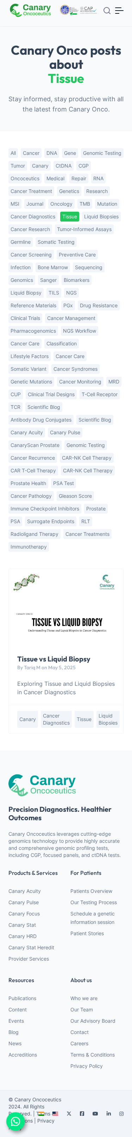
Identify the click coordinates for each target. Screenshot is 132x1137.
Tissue (69, 216)
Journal (34, 204)
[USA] (55, 1114)
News (14, 1043)
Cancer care (70, 356)
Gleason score (75, 496)
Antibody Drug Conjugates (41, 420)
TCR (15, 407)
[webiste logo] (66, 785)
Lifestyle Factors (30, 356)
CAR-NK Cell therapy (87, 458)
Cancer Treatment (31, 191)
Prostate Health (28, 483)
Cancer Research (30, 229)
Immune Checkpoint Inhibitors (45, 509)
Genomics (22, 280)
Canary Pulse (23, 902)
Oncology (61, 204)
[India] (41, 1114)
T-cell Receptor (100, 394)
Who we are (84, 998)
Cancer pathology (31, 496)
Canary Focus (24, 914)
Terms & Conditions (92, 1055)
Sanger (48, 280)
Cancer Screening (31, 255)
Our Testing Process (93, 902)
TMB (85, 204)
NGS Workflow (79, 331)
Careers (79, 1043)
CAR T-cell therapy (33, 470)
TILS (54, 293)
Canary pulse (65, 432)
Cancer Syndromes (76, 369)
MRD (113, 382)
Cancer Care (25, 343)
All (13, 153)
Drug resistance (99, 305)
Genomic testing (102, 153)
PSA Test (63, 483)
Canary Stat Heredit (31, 947)
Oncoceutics (25, 178)
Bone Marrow (53, 267)
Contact (79, 1032)
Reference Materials (33, 305)
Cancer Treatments (87, 534)
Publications (22, 998)
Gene (70, 153)
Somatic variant (28, 369)
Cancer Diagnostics (33, 216)
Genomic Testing (86, 445)
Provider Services (28, 959)
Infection (21, 267)
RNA (98, 178)
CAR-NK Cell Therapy (88, 470)
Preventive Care (77, 255)
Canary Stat (22, 925)
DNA (51, 153)
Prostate (96, 509)
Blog (13, 1032)
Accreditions (22, 1055)
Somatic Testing (56, 242)
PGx (68, 305)
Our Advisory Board (92, 1021)
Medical (55, 178)
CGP (83, 166)
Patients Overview (91, 891)
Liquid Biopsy (26, 293)
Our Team (81, 1009)
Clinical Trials (25, 318)
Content (17, 1009)
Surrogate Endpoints (50, 521)
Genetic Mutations (31, 382)
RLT (85, 521)
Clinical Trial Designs (51, 394)
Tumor (18, 166)
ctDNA (63, 166)
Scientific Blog (43, 407)
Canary (40, 166)
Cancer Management (71, 318)
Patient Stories (87, 933)
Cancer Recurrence (33, 458)
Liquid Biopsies (101, 216)
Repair (78, 178)
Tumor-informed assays (84, 229)
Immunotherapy (29, 547)
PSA (15, 521)
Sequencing (88, 267)
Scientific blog (94, 420)
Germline (21, 242)
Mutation (107, 204)
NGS (71, 293)
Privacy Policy (86, 1066)
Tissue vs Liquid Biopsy (53, 658)
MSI (15, 204)
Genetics (69, 191)
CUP (16, 394)
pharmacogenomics (33, 331)
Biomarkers (76, 280)
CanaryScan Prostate (35, 445)
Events (16, 1021)
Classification (61, 343)
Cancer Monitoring (80, 382)
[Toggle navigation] (119, 10)
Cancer (31, 153)
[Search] (107, 10)
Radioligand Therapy (34, 534)
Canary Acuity (27, 432)
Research (97, 191)
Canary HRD (22, 936)
